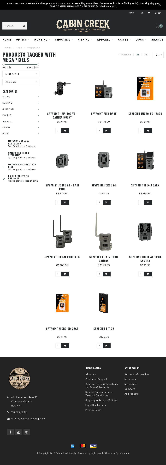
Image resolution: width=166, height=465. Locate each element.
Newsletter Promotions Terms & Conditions (99, 394)
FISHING (84, 39)
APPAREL (104, 39)
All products (131, 394)
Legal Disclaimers (95, 405)
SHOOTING (63, 39)
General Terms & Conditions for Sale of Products (101, 386)
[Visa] (93, 445)
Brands (157, 39)
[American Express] (73, 445)
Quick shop (64, 112)
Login (158, 13)
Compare (129, 389)
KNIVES (123, 39)
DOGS (140, 39)
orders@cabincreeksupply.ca (28, 418)
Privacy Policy (93, 410)
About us (90, 374)
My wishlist (130, 384)
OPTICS (21, 39)
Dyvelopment (123, 453)
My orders (130, 379)
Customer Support (96, 379)
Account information (136, 374)
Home (7, 39)
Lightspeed (97, 453)
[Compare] (142, 13)
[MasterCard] (83, 445)
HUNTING (41, 39)
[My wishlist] (149, 13)
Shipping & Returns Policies (101, 400)
